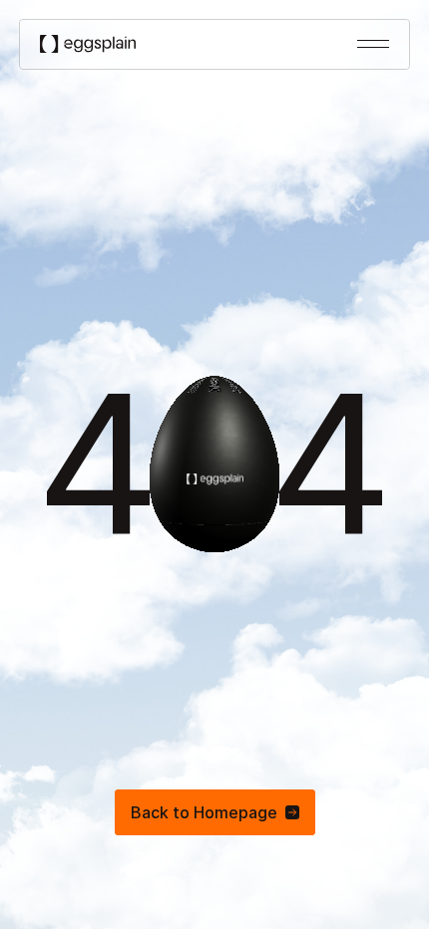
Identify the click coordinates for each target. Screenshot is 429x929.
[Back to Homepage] (215, 812)
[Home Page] (88, 44)
